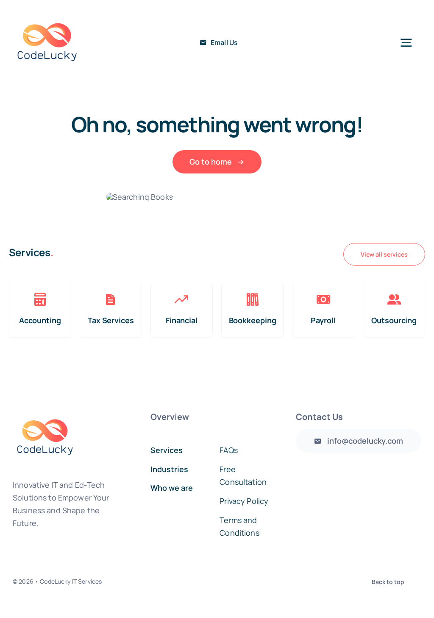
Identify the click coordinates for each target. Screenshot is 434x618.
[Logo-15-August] (47, 12)
